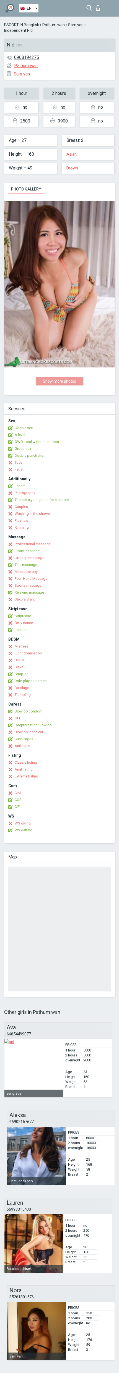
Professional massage (33, 544)
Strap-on (22, 674)
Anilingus (22, 746)
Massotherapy (26, 572)
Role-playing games (30, 681)
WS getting (23, 830)
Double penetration (30, 455)
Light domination (28, 653)
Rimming (22, 527)
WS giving (23, 823)
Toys (18, 462)
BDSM (20, 660)
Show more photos (59, 381)
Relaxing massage (29, 592)
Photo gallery (26, 189)
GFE (18, 718)
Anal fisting (24, 769)
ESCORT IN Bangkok (21, 25)
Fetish (19, 469)
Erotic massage (27, 551)
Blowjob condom (28, 711)
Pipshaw (21, 520)
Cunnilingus (24, 739)
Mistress (22, 646)
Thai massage (26, 565)
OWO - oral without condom (37, 442)
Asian (71, 154)
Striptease (23, 616)
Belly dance (24, 623)
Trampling (23, 695)
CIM (18, 793)
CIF (17, 807)
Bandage (22, 688)
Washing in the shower (33, 513)
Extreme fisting (26, 776)
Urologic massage (29, 558)
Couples (21, 507)
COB (18, 800)
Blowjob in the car (29, 732)
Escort (20, 486)
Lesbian (21, 630)
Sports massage (28, 585)
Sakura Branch (26, 599)
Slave (19, 667)
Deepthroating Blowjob (33, 725)
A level (20, 435)
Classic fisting (26, 762)
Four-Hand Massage (31, 578)
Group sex (23, 449)
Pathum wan (53, 25)
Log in (99, 6)
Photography (25, 493)
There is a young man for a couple (42, 500)
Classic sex (24, 428)
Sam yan (76, 25)
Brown (72, 168)
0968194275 (26, 57)
